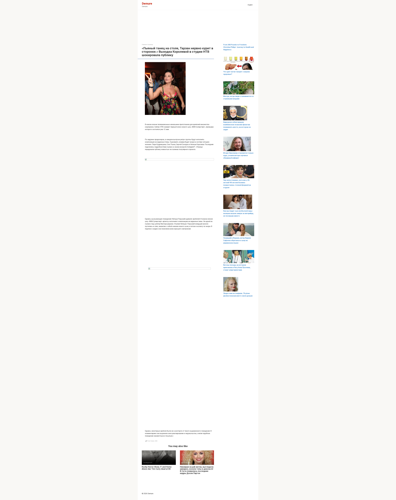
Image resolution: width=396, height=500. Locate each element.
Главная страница (147, 44)
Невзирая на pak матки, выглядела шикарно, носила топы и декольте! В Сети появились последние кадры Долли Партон (196, 470)
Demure (147, 3)
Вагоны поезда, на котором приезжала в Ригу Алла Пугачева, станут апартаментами (236, 267)
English (250, 5)
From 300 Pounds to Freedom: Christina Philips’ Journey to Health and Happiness (238, 47)
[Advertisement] (198, 28)
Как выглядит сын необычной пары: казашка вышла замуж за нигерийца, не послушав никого (238, 213)
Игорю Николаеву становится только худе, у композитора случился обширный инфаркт (238, 155)
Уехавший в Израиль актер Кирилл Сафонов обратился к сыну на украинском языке (237, 240)
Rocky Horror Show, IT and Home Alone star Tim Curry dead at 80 (156, 468)
